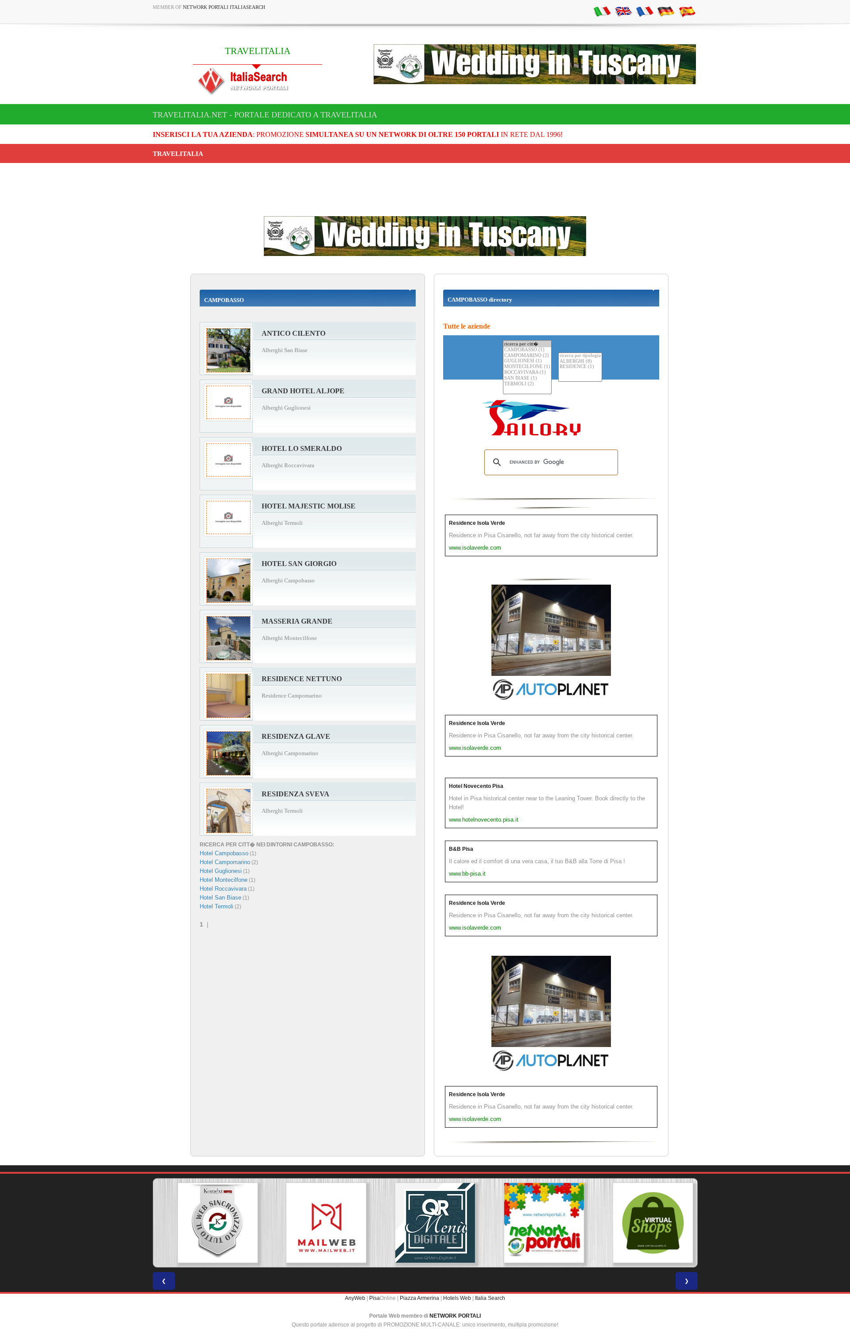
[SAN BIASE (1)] (527, 378)
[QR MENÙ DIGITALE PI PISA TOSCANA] (425, 1223)
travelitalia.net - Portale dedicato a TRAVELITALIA (265, 114)
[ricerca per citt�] (527, 344)
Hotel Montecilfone (223, 879)
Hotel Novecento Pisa (476, 786)
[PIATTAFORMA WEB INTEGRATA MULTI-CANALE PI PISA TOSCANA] (207, 1223)
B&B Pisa (461, 849)
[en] (623, 11)
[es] (687, 11)
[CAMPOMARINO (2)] (527, 356)
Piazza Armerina (419, 1298)
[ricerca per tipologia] (580, 356)
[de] (666, 11)
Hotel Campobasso (224, 853)
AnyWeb (355, 1298)
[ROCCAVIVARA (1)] (527, 373)
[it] (602, 11)
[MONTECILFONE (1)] (527, 367)
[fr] (644, 11)
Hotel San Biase (220, 897)
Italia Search (490, 1298)
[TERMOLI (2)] (527, 384)
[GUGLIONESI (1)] (527, 361)
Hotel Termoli (216, 906)
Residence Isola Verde (477, 523)
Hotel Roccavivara (223, 888)
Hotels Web (457, 1298)
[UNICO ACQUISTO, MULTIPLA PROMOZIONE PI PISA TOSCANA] (534, 1223)
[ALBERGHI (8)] (580, 362)
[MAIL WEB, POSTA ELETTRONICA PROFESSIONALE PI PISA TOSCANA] (316, 1223)
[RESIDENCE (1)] (580, 367)
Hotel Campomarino (225, 862)
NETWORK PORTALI (455, 1316)
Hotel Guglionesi (221, 871)
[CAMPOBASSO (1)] (527, 350)
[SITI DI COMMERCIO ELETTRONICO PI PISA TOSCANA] (643, 1223)
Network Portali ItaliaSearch (224, 7)
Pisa (374, 1298)
